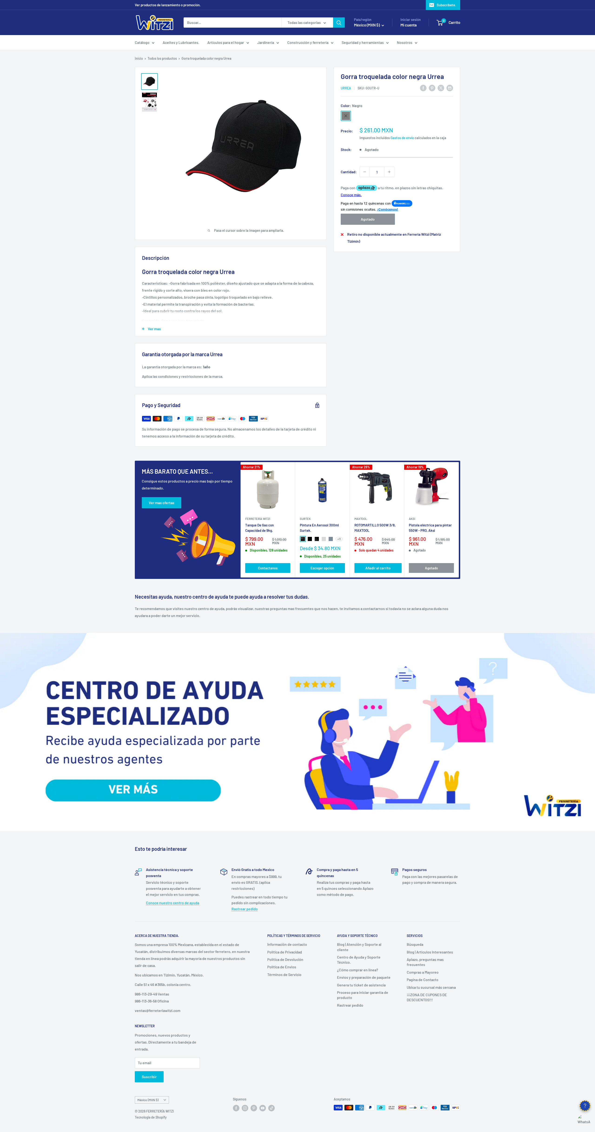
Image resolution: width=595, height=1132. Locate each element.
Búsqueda (415, 944)
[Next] (459, 520)
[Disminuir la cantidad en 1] (365, 172)
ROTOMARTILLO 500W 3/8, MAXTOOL (375, 527)
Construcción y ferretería (307, 42)
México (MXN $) (148, 1100)
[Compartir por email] (449, 87)
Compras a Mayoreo (423, 972)
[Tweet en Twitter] (441, 87)
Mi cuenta (408, 25)
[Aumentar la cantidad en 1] (389, 172)
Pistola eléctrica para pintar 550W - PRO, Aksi (430, 527)
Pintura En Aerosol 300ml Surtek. (319, 527)
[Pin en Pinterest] (432, 87)
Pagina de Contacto (422, 979)
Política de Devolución (285, 959)
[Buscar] (339, 22)
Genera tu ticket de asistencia (361, 985)
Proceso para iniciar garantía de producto (362, 995)
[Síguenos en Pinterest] (254, 1108)
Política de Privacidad (284, 952)
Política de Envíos (281, 967)
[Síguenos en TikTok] (271, 1108)
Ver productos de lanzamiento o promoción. (168, 5)
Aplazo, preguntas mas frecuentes (425, 962)
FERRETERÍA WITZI (257, 519)
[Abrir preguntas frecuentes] (585, 1105)
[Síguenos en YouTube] (262, 1108)
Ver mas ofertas (161, 502)
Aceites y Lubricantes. (181, 42)
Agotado (368, 219)
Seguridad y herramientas (363, 42)
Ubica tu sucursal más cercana (431, 987)
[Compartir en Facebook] (423, 87)
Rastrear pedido (244, 909)
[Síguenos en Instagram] (245, 1108)
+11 (339, 539)
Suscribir (149, 1076)
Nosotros (404, 42)
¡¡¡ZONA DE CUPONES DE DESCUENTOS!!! (427, 997)
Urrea (346, 88)
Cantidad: (349, 172)
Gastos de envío (402, 138)
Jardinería (265, 42)
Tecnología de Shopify (151, 1117)
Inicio (139, 58)
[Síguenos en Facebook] (236, 1108)
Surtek (305, 519)
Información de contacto (287, 944)
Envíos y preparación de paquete (363, 977)
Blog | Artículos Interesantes (430, 952)
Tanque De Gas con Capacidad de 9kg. (259, 527)
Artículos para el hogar (225, 42)
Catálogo (142, 42)
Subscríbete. (446, 5)
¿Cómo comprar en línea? (357, 970)
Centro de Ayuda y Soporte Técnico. (358, 959)
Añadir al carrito (377, 568)
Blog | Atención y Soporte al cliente (359, 947)
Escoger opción (322, 568)
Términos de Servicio (284, 974)
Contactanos (268, 568)
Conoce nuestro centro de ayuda (172, 902)
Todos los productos (162, 58)
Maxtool (360, 519)
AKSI (412, 519)
